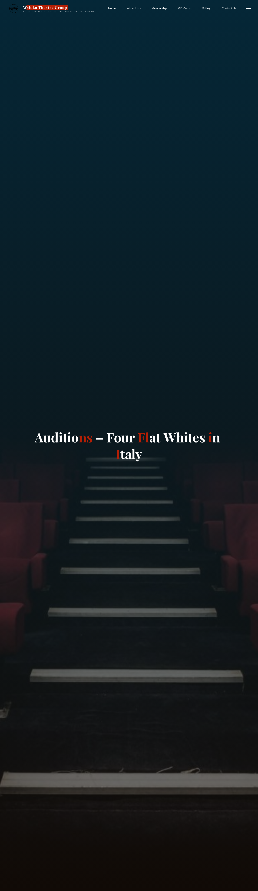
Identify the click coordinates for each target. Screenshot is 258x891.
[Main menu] (248, 8)
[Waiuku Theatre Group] (14, 8)
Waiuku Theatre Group (45, 7)
